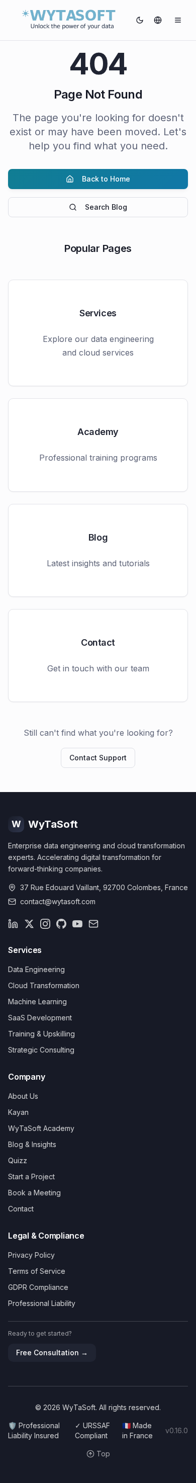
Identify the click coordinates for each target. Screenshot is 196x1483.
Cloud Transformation (43, 985)
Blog (98, 537)
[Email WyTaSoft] (93, 924)
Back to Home (106, 179)
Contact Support (98, 757)
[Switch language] (158, 20)
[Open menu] (178, 20)
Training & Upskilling (41, 1033)
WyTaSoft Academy (41, 1128)
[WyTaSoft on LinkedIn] (13, 924)
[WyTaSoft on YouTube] (77, 924)
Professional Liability (41, 1303)
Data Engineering (36, 969)
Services (97, 313)
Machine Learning (37, 1001)
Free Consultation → (52, 1352)
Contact (98, 642)
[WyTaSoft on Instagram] (45, 924)
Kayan (18, 1112)
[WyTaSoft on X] (29, 924)
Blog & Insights (32, 1144)
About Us (23, 1096)
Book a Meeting (34, 1192)
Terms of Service (36, 1271)
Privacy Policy (31, 1255)
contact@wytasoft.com (57, 901)
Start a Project (31, 1176)
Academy (98, 431)
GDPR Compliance (38, 1287)
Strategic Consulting (41, 1049)
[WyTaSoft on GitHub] (61, 924)
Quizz (17, 1160)
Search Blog (106, 207)
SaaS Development (40, 1017)
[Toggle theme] (140, 20)
